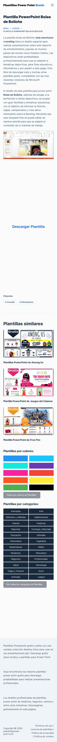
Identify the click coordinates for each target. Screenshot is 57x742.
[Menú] (52, 5)
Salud (16, 565)
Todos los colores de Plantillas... (21, 495)
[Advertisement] (28, 189)
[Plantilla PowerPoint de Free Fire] (28, 421)
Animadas (16, 511)
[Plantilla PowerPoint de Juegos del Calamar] (28, 382)
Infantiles (41, 535)
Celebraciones (41, 517)
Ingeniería (41, 541)
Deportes (15, 529)
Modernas (16, 553)
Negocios (16, 559)
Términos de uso (43, 725)
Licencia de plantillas (41, 729)
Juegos (41, 577)
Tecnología (41, 565)
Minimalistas (26, 302)
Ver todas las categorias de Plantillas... (25, 584)
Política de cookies (44, 736)
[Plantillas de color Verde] (15, 487)
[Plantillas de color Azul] (15, 458)
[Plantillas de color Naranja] (15, 480)
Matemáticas (16, 547)
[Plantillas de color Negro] (41, 487)
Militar (41, 547)
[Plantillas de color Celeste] (41, 458)
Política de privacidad (43, 733)
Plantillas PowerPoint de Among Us (23, 362)
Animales (15, 577)
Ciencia (15, 523)
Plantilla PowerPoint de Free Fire (21, 439)
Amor (41, 571)
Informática (15, 541)
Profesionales (41, 559)
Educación (16, 535)
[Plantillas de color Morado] (41, 466)
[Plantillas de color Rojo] (41, 473)
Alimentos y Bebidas (16, 517)
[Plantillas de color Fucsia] (15, 473)
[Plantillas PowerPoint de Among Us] (28, 344)
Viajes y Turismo (16, 571)
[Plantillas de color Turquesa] (15, 466)
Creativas (41, 523)
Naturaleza (41, 553)
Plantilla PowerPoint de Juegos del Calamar (28, 401)
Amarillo (10, 302)
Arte (41, 511)
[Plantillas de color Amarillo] (41, 480)
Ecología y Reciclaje (41, 529)
